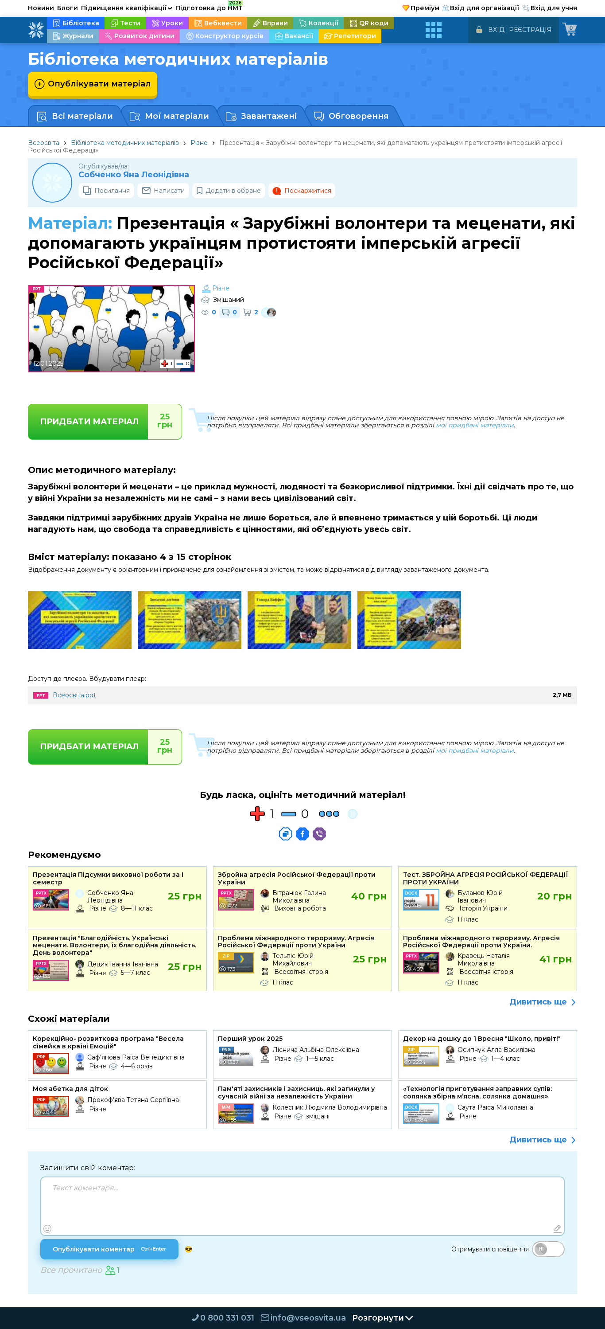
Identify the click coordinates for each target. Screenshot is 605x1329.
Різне (199, 143)
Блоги (67, 8)
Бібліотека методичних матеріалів (125, 143)
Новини (41, 8)
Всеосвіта (43, 143)
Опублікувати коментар (109, 1249)
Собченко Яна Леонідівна (133, 175)
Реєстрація (530, 30)
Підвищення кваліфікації (126, 8)
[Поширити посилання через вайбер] (319, 833)
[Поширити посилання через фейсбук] (302, 833)
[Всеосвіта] (36, 30)
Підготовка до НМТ (209, 6)
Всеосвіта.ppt (74, 695)
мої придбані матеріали (475, 425)
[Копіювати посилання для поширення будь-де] (285, 833)
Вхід (496, 30)
